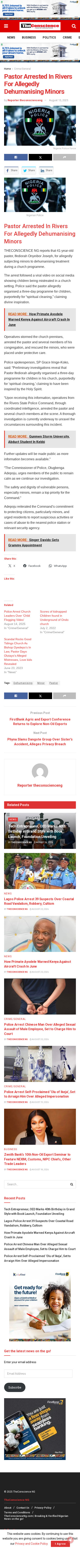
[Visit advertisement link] (40, 10)
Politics (49, 37)
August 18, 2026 (40, 1169)
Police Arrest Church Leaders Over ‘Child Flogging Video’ (17, 615)
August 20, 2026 (40, 909)
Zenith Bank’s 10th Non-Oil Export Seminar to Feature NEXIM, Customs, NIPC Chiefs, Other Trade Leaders (37, 1159)
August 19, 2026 (40, 1102)
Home (7, 68)
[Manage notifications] (70, 1540)
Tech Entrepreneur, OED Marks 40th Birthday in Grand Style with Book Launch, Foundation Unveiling (37, 831)
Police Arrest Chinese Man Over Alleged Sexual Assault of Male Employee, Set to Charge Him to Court (40, 1029)
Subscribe (14, 1387)
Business (29, 37)
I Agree (60, 1543)
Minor (41, 683)
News (11, 37)
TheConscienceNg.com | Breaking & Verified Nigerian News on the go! (36, 1517)
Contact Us (22, 1507)
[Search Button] (74, 26)
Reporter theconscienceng (25, 100)
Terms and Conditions (17, 1512)
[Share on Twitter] (40, 157)
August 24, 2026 (44, 842)
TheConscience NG (21, 842)
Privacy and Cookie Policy (31, 1543)
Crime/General (22, 68)
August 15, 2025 (58, 100)
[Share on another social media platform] (64, 157)
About (7, 1507)
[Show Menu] (6, 26)
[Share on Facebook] (16, 157)
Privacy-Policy (42, 1507)
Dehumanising (23, 683)
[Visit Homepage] (40, 26)
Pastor (53, 683)
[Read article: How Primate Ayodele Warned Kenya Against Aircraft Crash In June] (40, 934)
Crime (67, 37)
